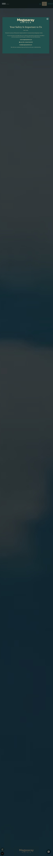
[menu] (3, 4)
